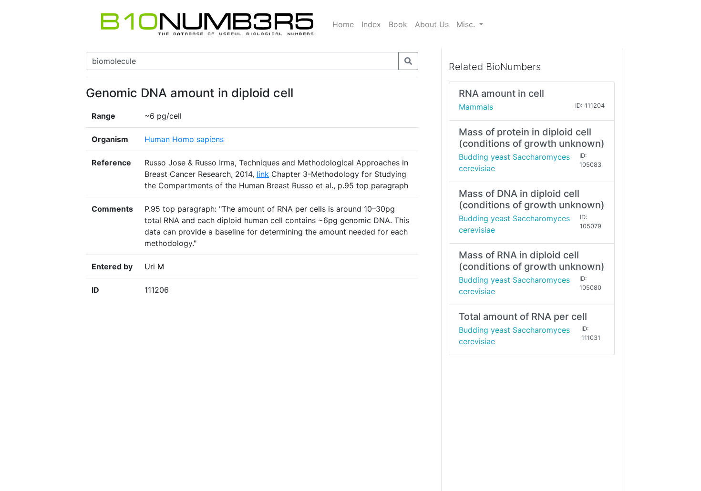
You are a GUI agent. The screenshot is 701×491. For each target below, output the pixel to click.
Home (343, 24)
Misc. (466, 24)
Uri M (154, 266)
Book (398, 24)
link (263, 174)
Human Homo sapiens (184, 139)
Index (371, 24)
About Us (432, 24)
